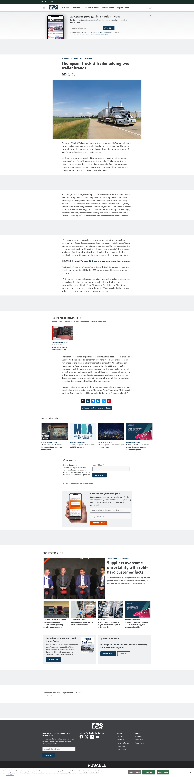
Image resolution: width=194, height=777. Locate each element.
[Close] (191, 772)
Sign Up (48, 755)
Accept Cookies (163, 772)
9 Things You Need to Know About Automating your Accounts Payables (137, 447)
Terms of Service (100, 34)
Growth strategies (82, 58)
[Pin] (109, 401)
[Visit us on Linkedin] (92, 737)
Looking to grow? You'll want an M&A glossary (82, 446)
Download (53, 659)
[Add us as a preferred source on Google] (88, 401)
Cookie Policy (10, 775)
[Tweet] (104, 401)
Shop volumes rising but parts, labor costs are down (83, 623)
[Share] (93, 401)
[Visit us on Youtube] (97, 737)
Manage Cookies (134, 772)
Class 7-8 (101, 620)
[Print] (83, 401)
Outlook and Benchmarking (118, 558)
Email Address (98, 465)
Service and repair (78, 620)
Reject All (149, 772)
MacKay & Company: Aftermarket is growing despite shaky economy (53, 624)
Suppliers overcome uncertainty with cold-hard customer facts (127, 567)
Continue (99, 475)
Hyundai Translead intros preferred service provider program (101, 261)
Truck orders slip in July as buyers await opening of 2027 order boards (110, 624)
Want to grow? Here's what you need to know (111, 446)
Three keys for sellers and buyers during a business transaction (51, 447)
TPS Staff (70, 73)
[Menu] (43, 7)
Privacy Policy (89, 34)
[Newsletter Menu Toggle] (150, 7)
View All (124, 654)
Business (66, 58)
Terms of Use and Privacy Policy (101, 32)
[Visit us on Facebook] (81, 737)
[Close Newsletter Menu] (150, 16)
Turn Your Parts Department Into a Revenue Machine (59, 347)
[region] (97, 772)
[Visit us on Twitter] (87, 737)
